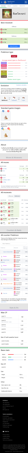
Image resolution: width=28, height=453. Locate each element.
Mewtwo (5, 256)
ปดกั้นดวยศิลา (6, 180)
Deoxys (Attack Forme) (8, 283)
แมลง (3, 74)
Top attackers (6, 402)
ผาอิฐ (4, 32)
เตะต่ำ (4, 177)
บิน (4, 63)
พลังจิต (4, 65)
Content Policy (6, 436)
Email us (7, 431)
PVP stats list (6, 409)
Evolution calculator (8, 418)
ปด (4, 171)
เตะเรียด (5, 29)
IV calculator (6, 416)
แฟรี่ (4, 68)
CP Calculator (6, 423)
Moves (9, 6)
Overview (3, 6)
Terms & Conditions (7, 440)
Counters (15, 6)
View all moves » (14, 46)
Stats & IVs (22, 6)
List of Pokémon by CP (8, 406)
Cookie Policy (6, 438)
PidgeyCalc (5, 421)
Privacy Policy (6, 434)
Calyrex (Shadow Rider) (8, 251)
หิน (4, 71)
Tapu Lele (5, 293)
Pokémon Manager (7, 425)
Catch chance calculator (9, 419)
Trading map (6, 427)
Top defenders (6, 404)
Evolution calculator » (21, 85)
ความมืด (4, 76)
